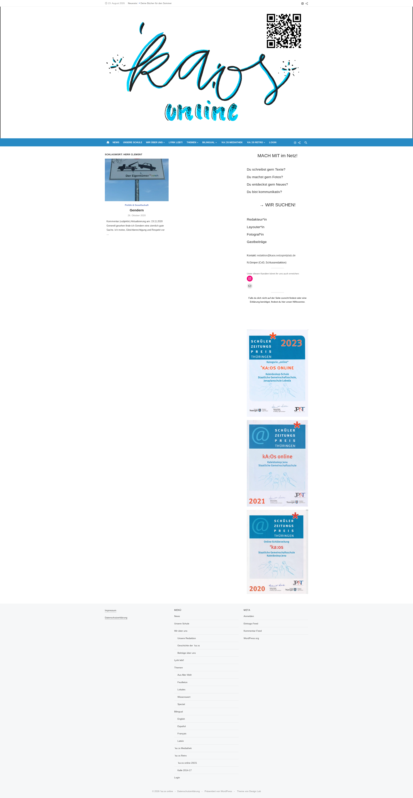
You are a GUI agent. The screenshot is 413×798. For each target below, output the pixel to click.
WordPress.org (251, 638)
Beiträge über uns (186, 653)
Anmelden (249, 616)
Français (181, 733)
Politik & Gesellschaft (137, 205)
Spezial (181, 704)
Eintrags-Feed (251, 623)
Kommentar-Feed (253, 631)
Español (181, 726)
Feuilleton (182, 682)
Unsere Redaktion (186, 638)
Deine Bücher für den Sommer (156, 3)
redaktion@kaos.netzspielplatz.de (276, 255)
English (181, 719)
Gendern (137, 210)
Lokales (181, 689)
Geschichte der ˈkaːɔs (188, 645)
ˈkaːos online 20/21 (187, 763)
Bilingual (208, 142)
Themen (191, 142)
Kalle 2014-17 (184, 770)
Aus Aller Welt (184, 675)
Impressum (110, 610)
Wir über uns (154, 142)
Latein (180, 741)
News (116, 142)
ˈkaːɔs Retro (255, 142)
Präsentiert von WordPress (218, 791)
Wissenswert (183, 697)
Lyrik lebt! (176, 142)
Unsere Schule (132, 142)
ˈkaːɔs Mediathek (232, 142)
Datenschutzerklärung (116, 617)
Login (272, 142)
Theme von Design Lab (249, 791)
